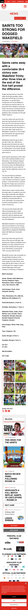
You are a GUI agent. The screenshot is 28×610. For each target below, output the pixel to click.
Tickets (13, 1)
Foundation (20, 1)
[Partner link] (7, 542)
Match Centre (14, 530)
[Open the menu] (25, 6)
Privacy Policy (14, 608)
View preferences (14, 604)
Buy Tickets (14, 525)
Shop (8, 1)
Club (2, 1)
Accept (14, 596)
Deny (14, 600)
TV (5, 1)
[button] (26, 583)
